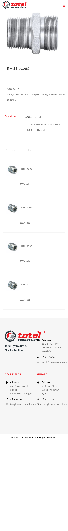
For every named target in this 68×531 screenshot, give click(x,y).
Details (26, 184)
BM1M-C (11, 99)
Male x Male (58, 94)
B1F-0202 (27, 169)
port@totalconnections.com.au (52, 404)
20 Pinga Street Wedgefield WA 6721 (50, 390)
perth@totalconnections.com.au (52, 362)
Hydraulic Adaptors (30, 94)
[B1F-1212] (12, 285)
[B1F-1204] (12, 208)
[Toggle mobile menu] (64, 6)
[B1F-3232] (12, 247)
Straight (46, 94)
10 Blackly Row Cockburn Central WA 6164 (51, 347)
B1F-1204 (26, 207)
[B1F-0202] (12, 169)
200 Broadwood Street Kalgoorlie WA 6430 (21, 390)
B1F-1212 (26, 284)
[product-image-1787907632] (34, 33)
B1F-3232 (26, 246)
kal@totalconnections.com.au (21, 404)
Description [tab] (11, 116)
